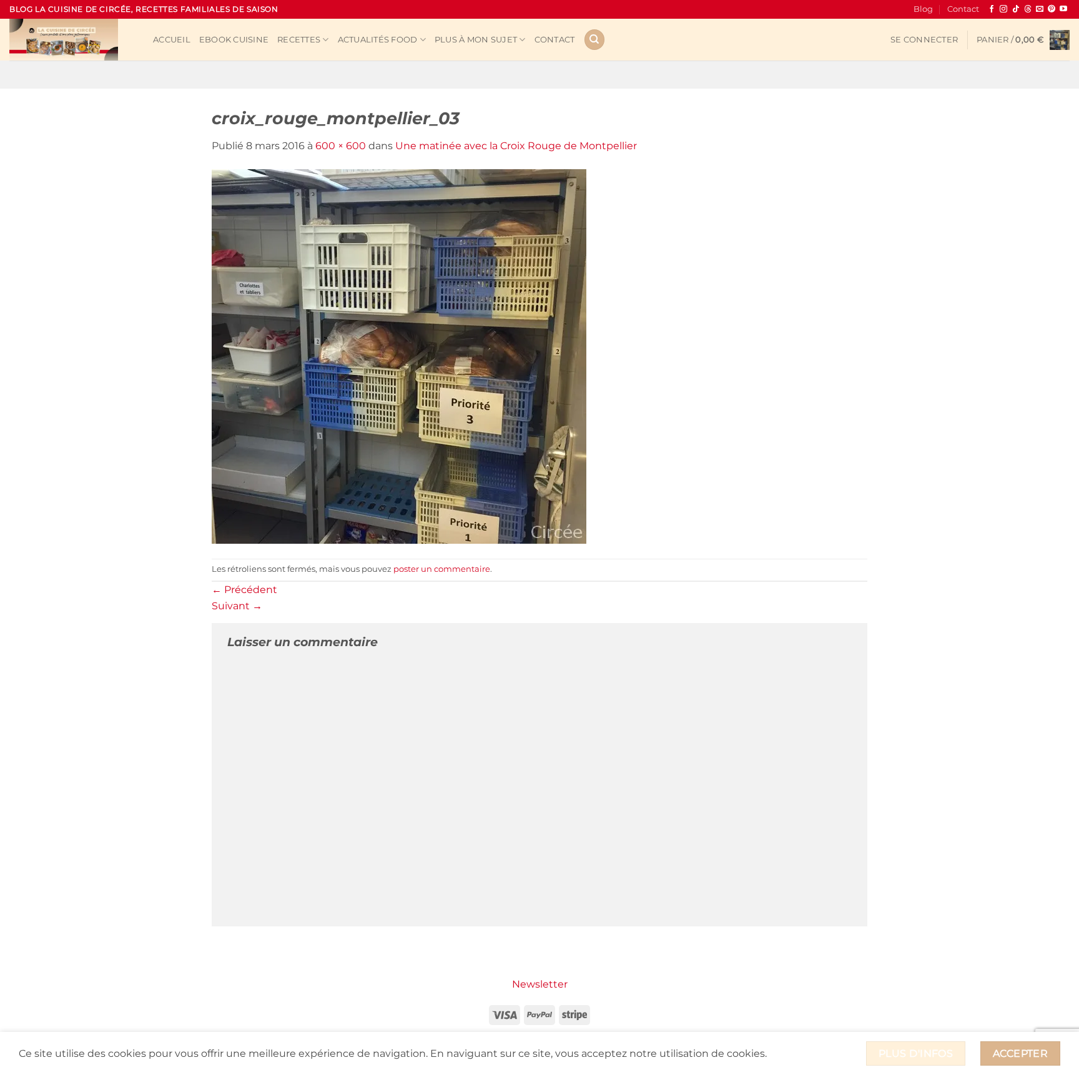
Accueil (171, 39)
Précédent (244, 590)
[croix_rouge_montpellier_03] (399, 355)
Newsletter (540, 984)
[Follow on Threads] (1028, 9)
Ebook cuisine (234, 39)
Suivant (237, 606)
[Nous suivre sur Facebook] (991, 9)
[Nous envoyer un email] (1039, 9)
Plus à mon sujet (476, 39)
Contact (963, 9)
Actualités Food (378, 39)
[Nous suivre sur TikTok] (1016, 9)
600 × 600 (340, 146)
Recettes (298, 39)
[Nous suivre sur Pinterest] (1051, 9)
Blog (923, 9)
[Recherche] (594, 39)
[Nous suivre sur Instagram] (1003, 9)
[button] (924, 40)
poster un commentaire (441, 569)
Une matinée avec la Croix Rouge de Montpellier (516, 146)
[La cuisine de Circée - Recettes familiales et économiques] (71, 40)
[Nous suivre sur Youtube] (1063, 9)
